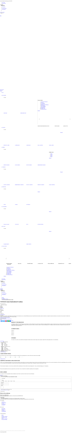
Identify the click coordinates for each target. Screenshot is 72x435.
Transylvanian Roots (43, 109)
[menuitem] (3, 92)
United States (4, 9)
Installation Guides (4, 417)
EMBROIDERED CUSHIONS (19, 184)
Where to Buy (4, 3)
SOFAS (5, 204)
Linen (51, 153)
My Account (2, 89)
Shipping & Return (2, 358)
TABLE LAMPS (51, 145)
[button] (36, 15)
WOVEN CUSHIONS (7, 184)
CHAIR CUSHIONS (52, 184)
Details (12, 320)
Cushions (3, 298)
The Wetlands (43, 103)
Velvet (51, 154)
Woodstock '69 (43, 107)
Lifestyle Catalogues (4, 416)
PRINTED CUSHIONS (41, 184)
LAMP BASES (28, 145)
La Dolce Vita (9, 269)
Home (3, 297)
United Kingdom (4, 8)
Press (2, 415)
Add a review (2, 308)
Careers (3, 403)
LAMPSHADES (17, 145)
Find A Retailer (4, 402)
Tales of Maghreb (43, 106)
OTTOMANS (28, 204)
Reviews (1, 375)
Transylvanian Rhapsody (44, 101)
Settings (1, 289)
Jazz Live (42, 102)
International (3, 283)
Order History (4, 410)
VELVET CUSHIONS (29, 184)
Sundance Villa (43, 108)
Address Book (4, 411)
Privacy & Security (4, 419)
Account (1, 288)
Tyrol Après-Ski (9, 272)
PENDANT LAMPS (6, 145)
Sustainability (4, 404)
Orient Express (43, 105)
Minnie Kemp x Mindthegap (44, 104)
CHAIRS (16, 204)
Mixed (51, 156)
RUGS (27, 224)
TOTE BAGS (17, 224)
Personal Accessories (6, 224)
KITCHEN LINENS (40, 224)
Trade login (3, 2)
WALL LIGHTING (40, 145)
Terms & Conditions (4, 418)
